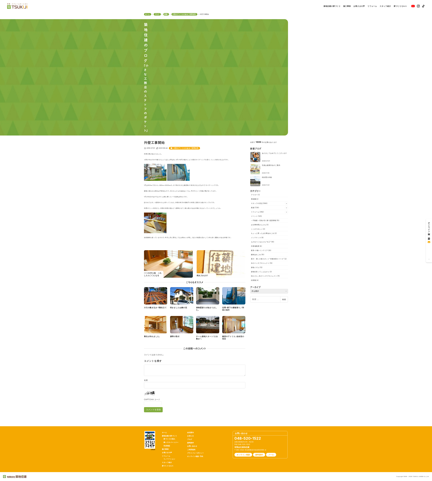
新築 (255, 208)
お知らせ (190, 436)
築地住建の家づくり (169, 436)
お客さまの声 (167, 452)
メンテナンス (257, 237)
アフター (255, 195)
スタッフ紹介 (167, 462)
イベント (256, 216)
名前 (146, 380)
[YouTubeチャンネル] (413, 6)
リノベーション (169, 459)
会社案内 (190, 432)
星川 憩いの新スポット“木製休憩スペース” (269, 259)
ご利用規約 (191, 449)
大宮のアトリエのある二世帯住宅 (185, 148)
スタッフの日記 (259, 203)
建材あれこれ (257, 254)
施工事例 (165, 449)
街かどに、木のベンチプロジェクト (265, 276)
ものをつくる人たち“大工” (262, 242)
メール (271, 455)
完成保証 (167, 446)
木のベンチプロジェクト (262, 263)
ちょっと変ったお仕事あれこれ (264, 233)
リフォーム (257, 212)
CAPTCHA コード (152, 399)
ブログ (189, 439)
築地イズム (257, 267)
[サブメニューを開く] (286, 203)
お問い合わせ (192, 446)
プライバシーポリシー (195, 453)
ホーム (164, 432)
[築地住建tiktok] (423, 6)
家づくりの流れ (169, 439)
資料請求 (190, 443)
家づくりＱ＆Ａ (168, 466)
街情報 (255, 280)
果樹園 (255, 199)
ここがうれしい (258, 229)
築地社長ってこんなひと (261, 272)
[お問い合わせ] (429, 241)
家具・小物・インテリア (261, 250)
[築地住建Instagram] (418, 6)
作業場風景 (256, 246)
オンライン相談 (243, 455)
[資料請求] (429, 235)
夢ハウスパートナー (171, 442)
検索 (284, 299)
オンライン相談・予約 (195, 456)
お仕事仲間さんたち (260, 225)
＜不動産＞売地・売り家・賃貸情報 (265, 220)
